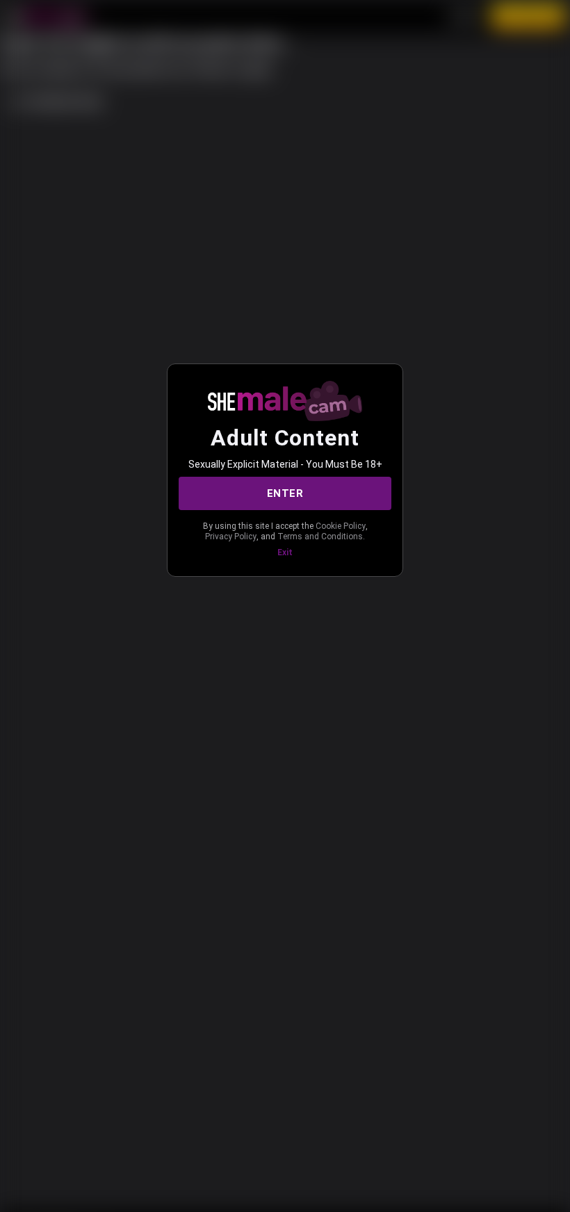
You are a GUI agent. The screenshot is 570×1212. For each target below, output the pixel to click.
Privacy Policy (230, 536)
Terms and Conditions (320, 536)
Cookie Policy (341, 526)
